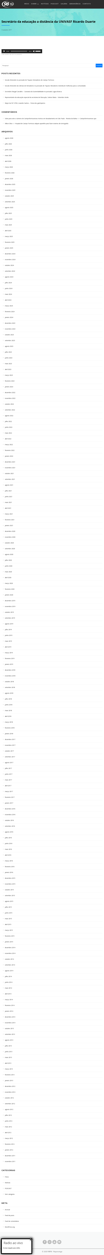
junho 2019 (8, 635)
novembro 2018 (10, 676)
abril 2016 (8, 855)
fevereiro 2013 (9, 1075)
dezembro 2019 (10, 601)
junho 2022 (8, 427)
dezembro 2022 (10, 392)
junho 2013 (8, 1052)
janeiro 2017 (9, 803)
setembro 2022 (10, 410)
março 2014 (9, 1000)
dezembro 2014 (10, 947)
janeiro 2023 (9, 387)
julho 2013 (8, 1046)
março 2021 (9, 514)
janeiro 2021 (9, 525)
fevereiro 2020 (9, 589)
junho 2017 (8, 774)
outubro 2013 (9, 1028)
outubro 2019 (9, 612)
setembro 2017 (10, 757)
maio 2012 (8, 1127)
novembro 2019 (10, 606)
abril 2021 (8, 508)
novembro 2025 (10, 190)
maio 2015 (8, 919)
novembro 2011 (10, 1161)
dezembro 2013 (10, 1017)
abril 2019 (8, 647)
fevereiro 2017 (9, 797)
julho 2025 (8, 213)
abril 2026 (8, 161)
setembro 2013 (10, 1034)
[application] (22, 51)
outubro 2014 (9, 959)
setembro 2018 (10, 687)
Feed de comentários (12, 1221)
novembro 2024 (10, 259)
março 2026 (9, 167)
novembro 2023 (10, 329)
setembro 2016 (10, 826)
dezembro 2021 (10, 462)
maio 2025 (8, 225)
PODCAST (8, 1188)
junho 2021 (8, 497)
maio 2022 (8, 433)
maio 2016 (8, 849)
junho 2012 (8, 1121)
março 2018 (9, 722)
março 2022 (9, 444)
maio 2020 (8, 572)
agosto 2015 (9, 901)
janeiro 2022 (9, 456)
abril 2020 (8, 577)
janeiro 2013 (9, 1080)
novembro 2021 (10, 468)
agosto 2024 (9, 277)
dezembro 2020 (10, 531)
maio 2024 (8, 294)
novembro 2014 (10, 953)
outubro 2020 (9, 543)
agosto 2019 (9, 624)
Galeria (64, 4)
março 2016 (9, 861)
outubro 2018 (9, 682)
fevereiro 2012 (9, 1144)
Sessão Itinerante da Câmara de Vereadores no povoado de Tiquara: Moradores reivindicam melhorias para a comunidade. (45, 86)
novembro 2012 (10, 1092)
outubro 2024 (9, 265)
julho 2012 (8, 1115)
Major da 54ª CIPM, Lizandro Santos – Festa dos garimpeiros (25, 103)
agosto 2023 (9, 346)
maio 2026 (8, 155)
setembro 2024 (10, 271)
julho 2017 (8, 768)
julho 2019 (8, 629)
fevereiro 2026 (9, 173)
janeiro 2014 (9, 1011)
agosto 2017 (9, 762)
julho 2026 (8, 144)
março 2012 (9, 1138)
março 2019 (9, 653)
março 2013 (9, 1069)
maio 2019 (8, 641)
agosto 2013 (9, 1040)
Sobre (33, 4)
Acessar (7, 1210)
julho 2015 (8, 907)
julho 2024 (8, 283)
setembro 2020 (10, 549)
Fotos (7, 1177)
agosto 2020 (9, 554)
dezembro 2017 (10, 739)
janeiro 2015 (9, 942)
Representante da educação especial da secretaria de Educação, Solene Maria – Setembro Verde (37, 97)
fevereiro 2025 (9, 242)
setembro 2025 (10, 202)
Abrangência (75, 4)
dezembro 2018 (10, 670)
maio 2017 (8, 780)
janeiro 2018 (9, 734)
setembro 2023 (10, 340)
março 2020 (9, 583)
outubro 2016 (9, 820)
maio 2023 (8, 364)
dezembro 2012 (10, 1086)
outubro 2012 (9, 1098)
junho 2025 (8, 219)
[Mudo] (34, 51)
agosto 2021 (9, 485)
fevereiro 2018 (9, 728)
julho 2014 (8, 976)
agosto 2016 (9, 832)
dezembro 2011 (10, 1156)
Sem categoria (9, 1194)
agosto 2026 (9, 138)
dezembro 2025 (10, 184)
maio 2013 (8, 1057)
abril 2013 (8, 1063)
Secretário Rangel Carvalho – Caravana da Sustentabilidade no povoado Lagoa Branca (33, 92)
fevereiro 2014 (9, 1005)
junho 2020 (8, 566)
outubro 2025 (9, 196)
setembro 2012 (10, 1104)
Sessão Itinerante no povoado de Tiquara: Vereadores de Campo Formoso (29, 80)
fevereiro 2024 (9, 312)
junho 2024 (8, 288)
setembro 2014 (10, 965)
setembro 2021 (10, 479)
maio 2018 (8, 710)
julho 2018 (8, 699)
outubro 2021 (9, 473)
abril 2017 (8, 786)
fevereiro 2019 (9, 658)
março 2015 (9, 930)
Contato (87, 4)
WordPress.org (10, 1227)
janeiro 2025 (9, 248)
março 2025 (9, 236)
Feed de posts (9, 1215)
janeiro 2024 (9, 317)
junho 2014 (8, 982)
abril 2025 (8, 231)
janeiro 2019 (9, 664)
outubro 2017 (9, 751)
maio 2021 (8, 502)
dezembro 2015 (10, 878)
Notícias (45, 4)
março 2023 (9, 375)
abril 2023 (8, 369)
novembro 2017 (10, 745)
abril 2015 (8, 924)
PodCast (55, 4)
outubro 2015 (9, 890)
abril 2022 (8, 439)
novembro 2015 (10, 884)
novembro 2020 (10, 537)
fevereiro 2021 (9, 520)
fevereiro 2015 (9, 936)
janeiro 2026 (9, 179)
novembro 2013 (10, 1023)
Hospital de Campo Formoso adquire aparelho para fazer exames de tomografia (41, 123)
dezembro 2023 (10, 323)
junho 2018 (8, 705)
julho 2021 (8, 491)
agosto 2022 (9, 416)
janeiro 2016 (9, 872)
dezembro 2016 (10, 809)
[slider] (38, 51)
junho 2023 (8, 358)
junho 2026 (8, 150)
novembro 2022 (10, 398)
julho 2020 (8, 560)
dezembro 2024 (10, 254)
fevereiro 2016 (9, 867)
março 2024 (9, 306)
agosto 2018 (9, 693)
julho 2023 (8, 352)
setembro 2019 (10, 618)
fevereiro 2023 (9, 381)
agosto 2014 (9, 971)
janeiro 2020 (9, 595)
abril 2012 (8, 1132)
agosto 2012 (9, 1109)
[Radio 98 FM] (8, 2)
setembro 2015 (10, 895)
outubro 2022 (9, 404)
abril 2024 (8, 300)
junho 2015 (8, 913)
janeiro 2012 (9, 1150)
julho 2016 (8, 838)
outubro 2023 (9, 335)
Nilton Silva (8, 123)
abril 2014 (8, 994)
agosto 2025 (9, 207)
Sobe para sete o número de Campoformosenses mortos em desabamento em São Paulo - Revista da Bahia (41, 118)
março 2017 (9, 791)
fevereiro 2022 (9, 450)
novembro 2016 (10, 815)
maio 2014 (8, 988)
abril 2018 (8, 716)
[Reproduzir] (4, 51)
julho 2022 (8, 421)
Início (26, 4)
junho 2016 (8, 843)
